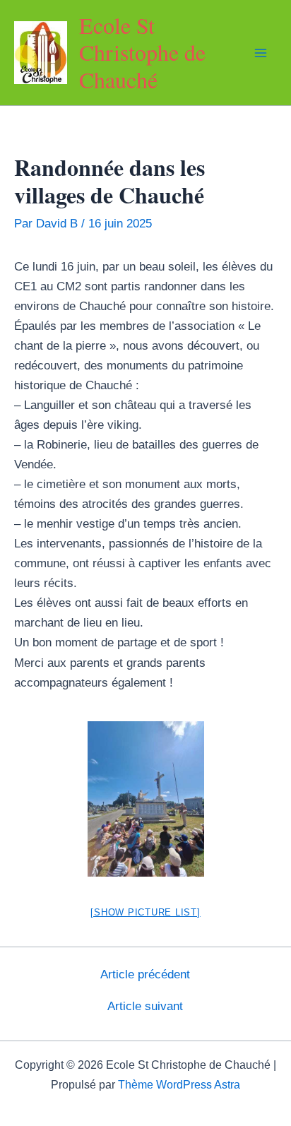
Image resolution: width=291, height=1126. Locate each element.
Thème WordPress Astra (179, 1085)
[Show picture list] (145, 912)
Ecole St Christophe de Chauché (142, 52)
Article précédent (145, 974)
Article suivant (145, 1006)
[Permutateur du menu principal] (261, 53)
